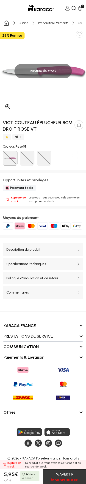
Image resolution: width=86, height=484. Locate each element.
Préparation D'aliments (53, 23)
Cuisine (23, 23)
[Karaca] (34, 8)
